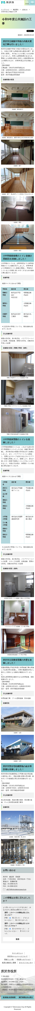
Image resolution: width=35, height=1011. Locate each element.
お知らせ (25, 9)
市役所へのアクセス (24, 959)
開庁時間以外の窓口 (26, 997)
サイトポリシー (17, 953)
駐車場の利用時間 (9, 997)
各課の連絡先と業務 (9, 962)
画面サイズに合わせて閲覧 (11, 283)
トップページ (5, 9)
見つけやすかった (18, 929)
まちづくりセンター (26, 962)
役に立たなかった (21, 920)
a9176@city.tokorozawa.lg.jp (16, 889)
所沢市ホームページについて (17, 956)
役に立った (16, 918)
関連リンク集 (9, 959)
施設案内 (15, 9)
